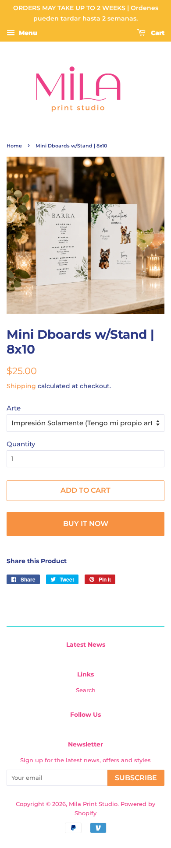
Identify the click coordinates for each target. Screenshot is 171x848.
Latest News (85, 644)
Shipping (21, 386)
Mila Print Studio (93, 804)
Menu (27, 33)
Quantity (21, 444)
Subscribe (136, 778)
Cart (156, 33)
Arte (14, 408)
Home (14, 146)
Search (86, 690)
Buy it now (85, 523)
